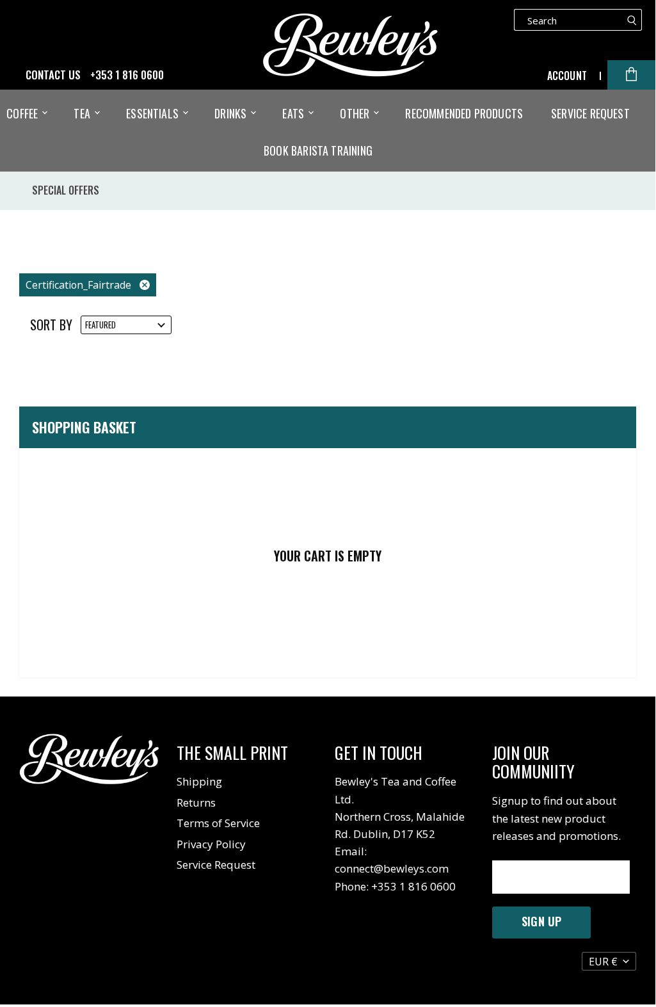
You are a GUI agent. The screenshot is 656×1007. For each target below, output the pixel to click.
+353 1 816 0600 (127, 74)
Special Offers (65, 190)
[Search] (632, 20)
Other (356, 113)
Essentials (153, 113)
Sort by (51, 325)
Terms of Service (218, 823)
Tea (83, 113)
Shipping (199, 781)
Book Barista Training (318, 150)
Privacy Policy (211, 844)
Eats (294, 113)
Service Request (590, 113)
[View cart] (631, 75)
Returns (196, 802)
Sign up (541, 921)
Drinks (231, 113)
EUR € (603, 962)
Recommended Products (464, 113)
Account (567, 75)
